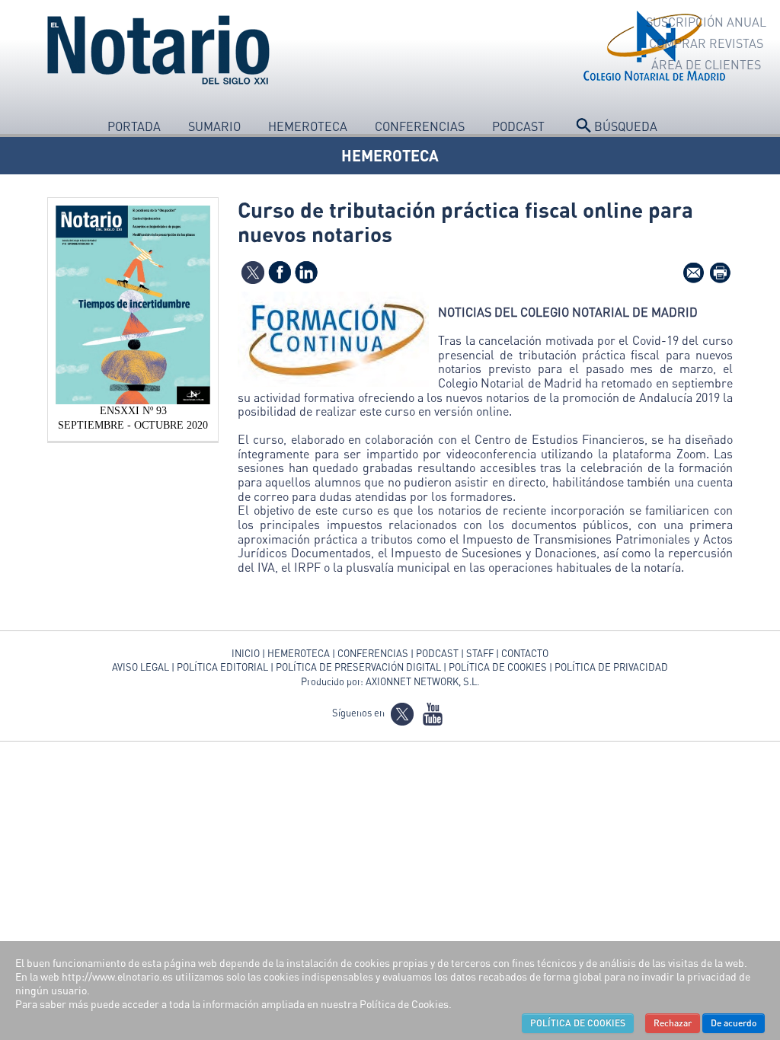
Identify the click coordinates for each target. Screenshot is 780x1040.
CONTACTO (524, 653)
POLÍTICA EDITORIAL (222, 667)
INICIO (246, 653)
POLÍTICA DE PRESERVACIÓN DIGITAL (358, 667)
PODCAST (437, 653)
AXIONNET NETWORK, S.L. (422, 681)
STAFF (480, 653)
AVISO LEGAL (140, 667)
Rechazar (673, 1023)
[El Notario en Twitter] (402, 713)
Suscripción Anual (706, 22)
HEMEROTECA (390, 155)
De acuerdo (733, 1023)
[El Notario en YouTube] (432, 713)
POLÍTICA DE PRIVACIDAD (611, 667)
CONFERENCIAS (374, 653)
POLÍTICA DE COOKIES (498, 667)
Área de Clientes (706, 64)
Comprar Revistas (706, 43)
